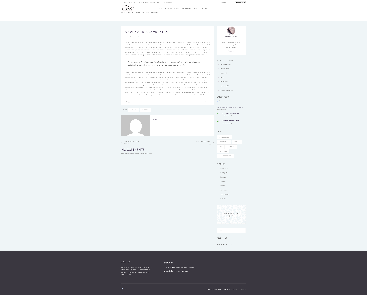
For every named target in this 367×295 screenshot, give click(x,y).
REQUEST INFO (240, 2)
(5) (223, 73)
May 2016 (223, 181)
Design (237, 142)
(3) (224, 86)
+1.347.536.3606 (169, 271)
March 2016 (223, 190)
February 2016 (224, 194)
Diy (221, 146)
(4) (225, 68)
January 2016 (224, 198)
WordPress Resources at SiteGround (230, 107)
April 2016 (223, 185)
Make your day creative (230, 121)
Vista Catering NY (127, 12)
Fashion (137, 12)
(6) (225, 64)
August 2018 (224, 168)
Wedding (145, 110)
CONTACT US (168, 263)
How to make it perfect (230, 113)
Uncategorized (225, 156)
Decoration (224, 142)
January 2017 (224, 173)
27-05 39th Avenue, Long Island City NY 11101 (179, 267)
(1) (226, 90)
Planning (223, 151)
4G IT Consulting (240, 289)
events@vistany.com (168, 2)
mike (141, 37)
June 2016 (223, 177)
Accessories (224, 137)
